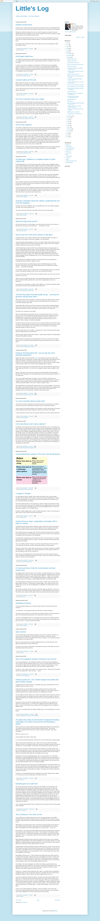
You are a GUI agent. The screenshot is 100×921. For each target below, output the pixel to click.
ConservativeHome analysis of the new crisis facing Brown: (38, 454)
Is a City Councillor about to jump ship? (30, 401)
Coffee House (69, 146)
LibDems (29, 152)
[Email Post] (35, 48)
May (68, 123)
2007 (67, 52)
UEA (32, 290)
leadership (21, 196)
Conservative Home (70, 148)
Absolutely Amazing (23, 603)
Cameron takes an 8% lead (26, 80)
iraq (22, 652)
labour (25, 230)
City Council (21, 417)
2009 (67, 48)
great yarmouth (28, 118)
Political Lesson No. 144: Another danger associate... (74, 106)
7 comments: (30, 393)
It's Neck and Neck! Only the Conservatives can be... (73, 97)
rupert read (28, 75)
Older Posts (57, 900)
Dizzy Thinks (68, 153)
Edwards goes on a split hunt (26, 784)
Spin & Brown (21, 632)
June (68, 121)
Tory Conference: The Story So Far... (29, 814)
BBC (20, 810)
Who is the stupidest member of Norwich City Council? (36, 659)
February (69, 129)
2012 (67, 42)
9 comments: (31, 674)
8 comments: (31, 416)
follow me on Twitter (80, 37)
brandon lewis (21, 447)
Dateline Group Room (24, 25)
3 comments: (30, 117)
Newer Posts (18, 900)
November (69, 55)
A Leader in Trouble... (24, 493)
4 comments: (30, 48)
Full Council (21, 49)
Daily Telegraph (69, 149)
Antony (74, 24)
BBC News (68, 145)
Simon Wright (33, 715)
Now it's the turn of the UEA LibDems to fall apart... (35, 235)
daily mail (24, 346)
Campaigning (27, 447)
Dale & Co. (68, 151)
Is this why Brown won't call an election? (31, 424)
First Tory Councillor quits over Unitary (30, 99)
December (69, 53)
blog (17, 60)
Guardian (68, 157)
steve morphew (34, 394)
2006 (67, 133)
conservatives (22, 118)
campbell (21, 214)
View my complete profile (70, 31)
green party (23, 75)
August (69, 117)
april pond (21, 152)
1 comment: (31, 74)
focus (26, 715)
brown (20, 561)
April (68, 125)
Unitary (32, 118)
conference (25, 625)
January (69, 130)
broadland (25, 152)
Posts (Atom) (24, 902)
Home (38, 900)
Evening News (69, 156)
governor (28, 346)
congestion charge (22, 394)
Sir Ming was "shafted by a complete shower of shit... (74, 69)
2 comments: (31, 195)
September (69, 116)
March (68, 127)
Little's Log (32, 8)
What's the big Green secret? (27, 221)
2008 (67, 50)
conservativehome (22, 489)
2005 (67, 135)
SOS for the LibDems (24, 125)
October (69, 57)
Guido (67, 159)
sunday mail (33, 346)
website (37, 358)
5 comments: (30, 229)
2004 (67, 136)
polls (24, 94)
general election (30, 489)
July (68, 119)
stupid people (26, 675)
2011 (67, 44)
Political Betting (69, 162)
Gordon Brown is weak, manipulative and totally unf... (75, 94)
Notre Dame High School (71, 160)
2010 (67, 46)
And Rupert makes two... (25, 56)
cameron (21, 94)
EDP (67, 154)
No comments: (31, 93)
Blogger (55, 910)
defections (26, 417)
